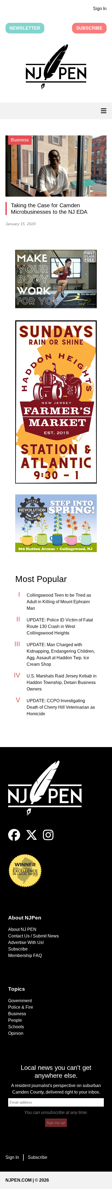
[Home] (49, 795)
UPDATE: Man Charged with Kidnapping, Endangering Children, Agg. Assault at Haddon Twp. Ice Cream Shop (61, 654)
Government (20, 1000)
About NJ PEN (22, 929)
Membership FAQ (25, 955)
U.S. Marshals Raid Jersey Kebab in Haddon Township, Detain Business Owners (62, 682)
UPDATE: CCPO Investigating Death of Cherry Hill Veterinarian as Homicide (61, 707)
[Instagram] (48, 839)
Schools (16, 1026)
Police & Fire (20, 1007)
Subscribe (89, 28)
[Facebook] (14, 839)
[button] (56, 68)
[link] (56, 279)
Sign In (100, 8)
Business (17, 1013)
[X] (32, 839)
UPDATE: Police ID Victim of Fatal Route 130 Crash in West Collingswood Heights (60, 626)
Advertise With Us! (26, 942)
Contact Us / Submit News (33, 936)
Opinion (15, 1033)
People (15, 1020)
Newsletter (25, 28)
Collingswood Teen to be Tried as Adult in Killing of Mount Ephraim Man (59, 602)
